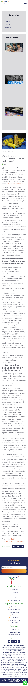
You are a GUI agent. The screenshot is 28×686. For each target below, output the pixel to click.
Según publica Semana (16, 184)
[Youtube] (9, 641)
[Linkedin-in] (12, 641)
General (7, 21)
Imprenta (7, 24)
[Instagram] (19, 641)
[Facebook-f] (15, 641)
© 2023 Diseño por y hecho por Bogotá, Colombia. (14, 680)
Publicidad (8, 28)
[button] (14, 546)
